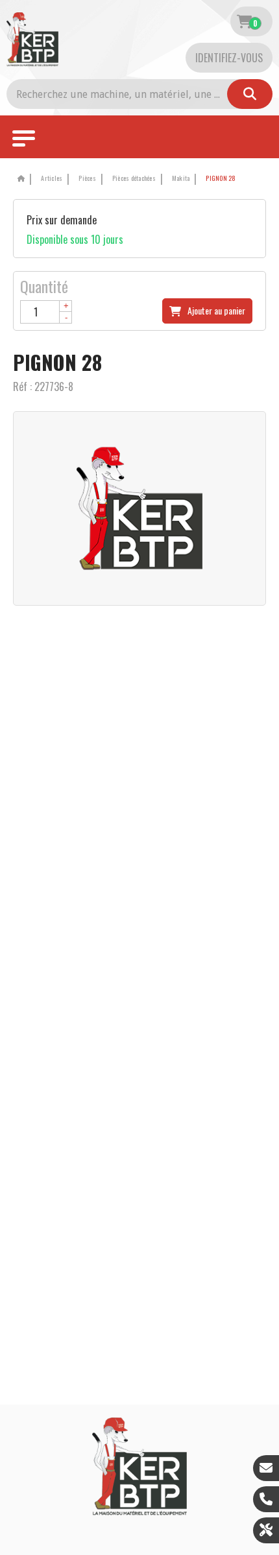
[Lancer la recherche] (250, 94)
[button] (218, 178)
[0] (244, 21)
